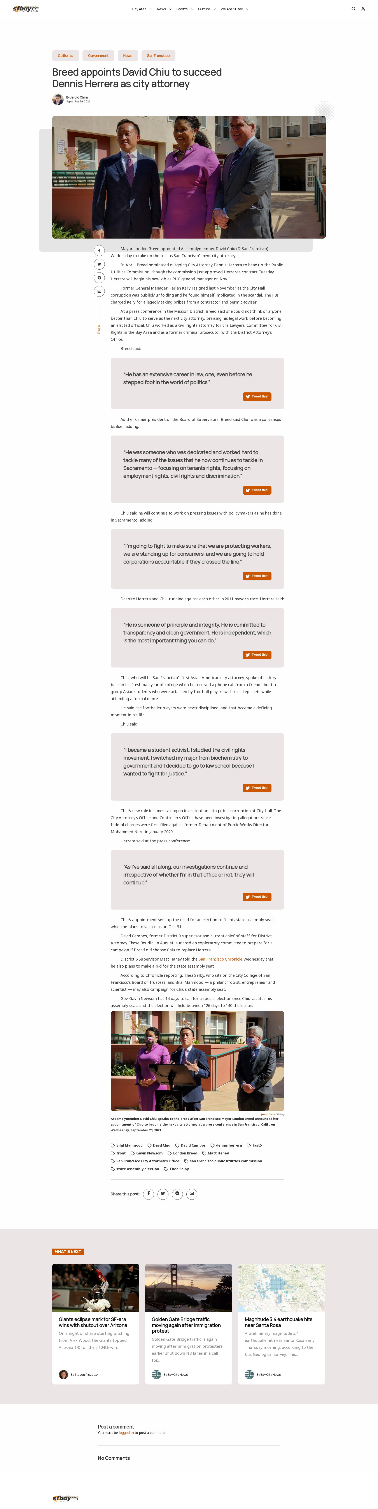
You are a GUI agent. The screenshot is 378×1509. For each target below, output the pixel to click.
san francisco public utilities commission (226, 1161)
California (65, 55)
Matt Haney (218, 1153)
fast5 (257, 1145)
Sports (182, 9)
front (121, 1153)
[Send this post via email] (99, 291)
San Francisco (158, 55)
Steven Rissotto (86, 1374)
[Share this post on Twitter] (99, 264)
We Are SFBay (232, 9)
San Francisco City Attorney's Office (147, 1161)
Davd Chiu (161, 1145)
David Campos (193, 1145)
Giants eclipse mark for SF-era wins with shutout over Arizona (93, 1322)
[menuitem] (141, 10)
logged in (126, 1432)
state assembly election (137, 1168)
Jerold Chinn (79, 97)
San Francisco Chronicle (220, 959)
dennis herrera (229, 1145)
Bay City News (178, 1374)
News (161, 9)
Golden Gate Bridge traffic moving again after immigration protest (186, 1325)
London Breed (185, 1153)
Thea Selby (179, 1168)
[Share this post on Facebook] (99, 250)
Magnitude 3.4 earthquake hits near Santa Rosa (279, 1322)
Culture (204, 9)
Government (98, 55)
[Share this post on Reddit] (99, 277)
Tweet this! (260, 396)
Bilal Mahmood (129, 1145)
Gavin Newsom (149, 1153)
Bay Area (139, 9)
